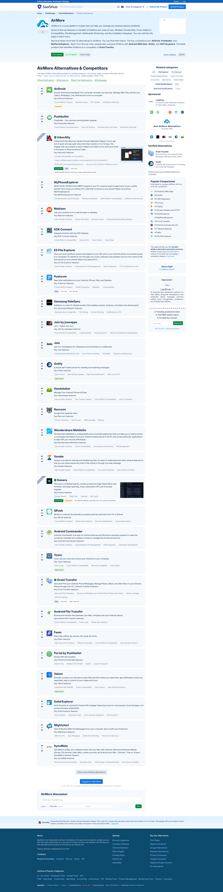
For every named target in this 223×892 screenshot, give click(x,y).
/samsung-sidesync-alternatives (53, 299)
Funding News (118, 855)
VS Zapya (158, 206)
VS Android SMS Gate (163, 191)
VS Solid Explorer (162, 214)
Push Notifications (164, 84)
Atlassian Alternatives (159, 851)
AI (38, 876)
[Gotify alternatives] (49, 364)
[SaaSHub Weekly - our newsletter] (118, 6)
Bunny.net (86, 885)
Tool (176, 84)
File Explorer (163, 72)
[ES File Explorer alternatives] (49, 251)
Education (168, 879)
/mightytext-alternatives (49, 722)
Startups (66, 1)
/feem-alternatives (47, 629)
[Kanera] (49, 481)
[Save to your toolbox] (42, 32)
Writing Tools (111, 879)
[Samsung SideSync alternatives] (49, 302)
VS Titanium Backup (163, 229)
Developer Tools (58, 876)
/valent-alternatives (47, 671)
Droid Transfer (106, 47)
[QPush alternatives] (49, 511)
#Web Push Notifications (81, 80)
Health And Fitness (177, 76)
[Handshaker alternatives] (49, 389)
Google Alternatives (158, 848)
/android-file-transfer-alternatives (53, 609)
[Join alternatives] (49, 344)
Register (176, 1)
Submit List (117, 859)
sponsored (114, 823)
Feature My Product (158, 7)
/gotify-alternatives (47, 361)
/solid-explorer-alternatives (51, 699)
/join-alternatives (46, 340)
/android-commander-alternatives (54, 528)
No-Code (45, 876)
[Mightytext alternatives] (49, 726)
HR (102, 879)
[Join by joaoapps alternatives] (49, 323)
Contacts (60, 859)
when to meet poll (137, 885)
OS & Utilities (155, 80)
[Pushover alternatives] (49, 277)
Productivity (59, 879)
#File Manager (101, 80)
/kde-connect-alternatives (50, 226)
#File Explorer (63, 80)
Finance (158, 879)
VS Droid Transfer (162, 221)
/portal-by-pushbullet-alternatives (53, 650)
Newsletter (117, 862)
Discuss (69, 859)
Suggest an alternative (91, 781)
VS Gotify (158, 195)
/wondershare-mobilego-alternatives (55, 427)
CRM (39, 879)
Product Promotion (45, 859)
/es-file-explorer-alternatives (51, 247)
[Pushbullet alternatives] (49, 117)
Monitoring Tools (146, 879)
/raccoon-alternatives (48, 406)
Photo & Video (178, 80)
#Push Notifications (45, 80)
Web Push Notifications (163, 89)
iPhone (178, 89)
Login (184, 1)
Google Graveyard (158, 859)
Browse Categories (120, 840)
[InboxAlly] (49, 138)
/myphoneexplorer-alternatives (52, 179)
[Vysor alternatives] (49, 556)
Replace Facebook (158, 844)
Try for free (58, 168)
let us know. (170, 256)
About (76, 859)
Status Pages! (118, 851)
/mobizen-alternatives (48, 206)
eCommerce (94, 879)
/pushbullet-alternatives (49, 114)
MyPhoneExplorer (60, 44)
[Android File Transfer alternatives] (49, 612)
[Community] (122, 6)
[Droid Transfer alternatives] (49, 581)
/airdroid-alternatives (48, 86)
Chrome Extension (120, 848)
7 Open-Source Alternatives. (54, 76)
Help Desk (47, 879)
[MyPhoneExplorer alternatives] (49, 183)
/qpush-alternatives (47, 508)
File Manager (176, 72)
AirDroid (156, 41)
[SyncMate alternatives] (49, 747)
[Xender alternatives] (49, 457)
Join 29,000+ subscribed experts (167, 328)
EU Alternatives (173, 252)
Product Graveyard (158, 855)
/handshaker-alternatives (50, 386)
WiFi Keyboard (167, 44)
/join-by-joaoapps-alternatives (52, 319)
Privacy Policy (53, 885)
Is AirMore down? (167, 269)
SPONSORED (41, 137)
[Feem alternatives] (49, 633)
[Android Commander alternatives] (49, 532)
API (154, 72)
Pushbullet (166, 41)
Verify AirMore (169, 54)
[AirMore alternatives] (42, 23)
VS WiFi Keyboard (162, 199)
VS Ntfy (157, 232)
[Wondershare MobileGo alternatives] (49, 431)
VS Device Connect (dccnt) (166, 225)
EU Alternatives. (74, 76)
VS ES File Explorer (162, 236)
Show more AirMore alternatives (91, 772)
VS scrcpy (158, 202)
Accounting (82, 879)
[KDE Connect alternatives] (49, 230)
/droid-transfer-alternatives (51, 577)
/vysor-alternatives (47, 552)
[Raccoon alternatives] (49, 410)
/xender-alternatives (48, 454)
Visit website (57, 54)
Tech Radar (155, 840)
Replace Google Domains (161, 862)
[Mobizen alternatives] (49, 209)
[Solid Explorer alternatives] (49, 702)
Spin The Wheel (112, 885)
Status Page (85, 54)
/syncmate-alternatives (49, 743)
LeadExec (166, 289)
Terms (63, 885)
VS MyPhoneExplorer (163, 217)
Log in (43, 806)
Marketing (70, 879)
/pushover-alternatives (49, 274)
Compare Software (120, 844)
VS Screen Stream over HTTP (167, 210)
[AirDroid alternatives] (49, 90)
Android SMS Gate (138, 44)
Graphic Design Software (159, 76)
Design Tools (72, 876)
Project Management (128, 879)
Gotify (151, 44)
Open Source (166, 80)
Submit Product (177, 7)
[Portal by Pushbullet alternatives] (49, 654)
